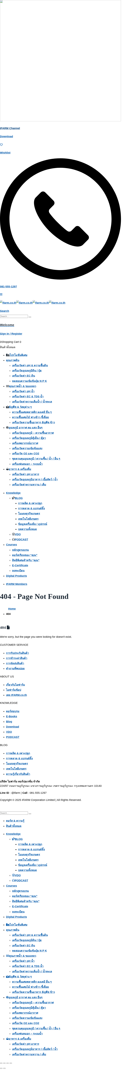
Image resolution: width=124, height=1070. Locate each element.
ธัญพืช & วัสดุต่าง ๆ (20, 406)
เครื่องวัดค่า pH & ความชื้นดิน (30, 365)
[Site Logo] (32, 302)
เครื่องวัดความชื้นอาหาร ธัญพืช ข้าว (33, 422)
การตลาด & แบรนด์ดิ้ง (31, 508)
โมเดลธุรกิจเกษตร (29, 513)
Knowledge (13, 492)
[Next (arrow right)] (4, 1068)
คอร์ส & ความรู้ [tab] (15, 820)
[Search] (30, 813)
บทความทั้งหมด (27, 529)
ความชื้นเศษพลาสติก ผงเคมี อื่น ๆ (32, 412)
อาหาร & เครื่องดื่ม (20, 469)
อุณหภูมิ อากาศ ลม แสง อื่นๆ (25, 427)
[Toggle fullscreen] (4, 1063)
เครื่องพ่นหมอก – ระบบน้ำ (27, 463)
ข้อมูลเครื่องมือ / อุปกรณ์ (32, 524)
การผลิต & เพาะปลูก (30, 503)
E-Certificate (20, 565)
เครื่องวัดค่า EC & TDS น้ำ (28, 396)
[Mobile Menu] (1, 294)
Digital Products (16, 575)
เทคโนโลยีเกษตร (28, 518)
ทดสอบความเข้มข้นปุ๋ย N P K (29, 381)
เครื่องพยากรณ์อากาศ (25, 443)
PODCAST (21, 539)
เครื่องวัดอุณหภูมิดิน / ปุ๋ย (27, 370)
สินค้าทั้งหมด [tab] (13, 826)
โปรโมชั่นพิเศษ (18, 355)
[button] (4, 310)
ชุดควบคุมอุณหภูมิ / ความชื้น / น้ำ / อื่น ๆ (36, 458)
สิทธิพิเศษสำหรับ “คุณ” (25, 560)
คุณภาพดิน (12, 360)
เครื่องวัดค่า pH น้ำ (23, 391)
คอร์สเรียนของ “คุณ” (24, 555)
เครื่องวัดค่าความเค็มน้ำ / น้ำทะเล (32, 401)
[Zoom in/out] (1, 1063)
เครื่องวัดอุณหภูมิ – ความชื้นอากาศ (33, 432)
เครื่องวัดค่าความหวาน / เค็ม (29, 484)
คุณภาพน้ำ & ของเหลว (22, 386)
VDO (18, 534)
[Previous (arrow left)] (1, 1068)
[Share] (7, 1063)
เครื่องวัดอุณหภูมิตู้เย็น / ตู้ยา (29, 438)
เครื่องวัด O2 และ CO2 (25, 453)
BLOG (19, 498)
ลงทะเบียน (18, 570)
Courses (11, 544)
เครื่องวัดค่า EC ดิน (23, 375)
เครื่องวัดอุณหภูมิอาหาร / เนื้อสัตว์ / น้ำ (35, 479)
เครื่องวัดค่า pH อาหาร (25, 474)
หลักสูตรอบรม (20, 549)
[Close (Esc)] (11, 1063)
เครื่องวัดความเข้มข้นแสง (27, 448)
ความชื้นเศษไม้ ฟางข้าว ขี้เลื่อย (30, 417)
